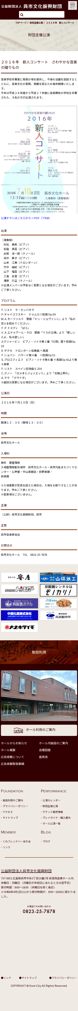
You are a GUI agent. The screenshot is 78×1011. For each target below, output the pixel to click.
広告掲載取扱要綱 (12, 763)
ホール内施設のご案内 (53, 743)
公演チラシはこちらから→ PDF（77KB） (26, 218)
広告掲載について (12, 757)
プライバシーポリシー (15, 806)
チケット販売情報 (53, 812)
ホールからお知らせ (14, 743)
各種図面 (45, 750)
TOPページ (21, 22)
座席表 (43, 757)
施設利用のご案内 (13, 800)
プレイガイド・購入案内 (57, 817)
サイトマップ (10, 817)
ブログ (46, 841)
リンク (6, 847)
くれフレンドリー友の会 (17, 841)
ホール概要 (8, 750)
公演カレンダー (51, 800)
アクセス (8, 812)
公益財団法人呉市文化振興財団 (26, 870)
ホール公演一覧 (51, 823)
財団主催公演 (36, 22)
